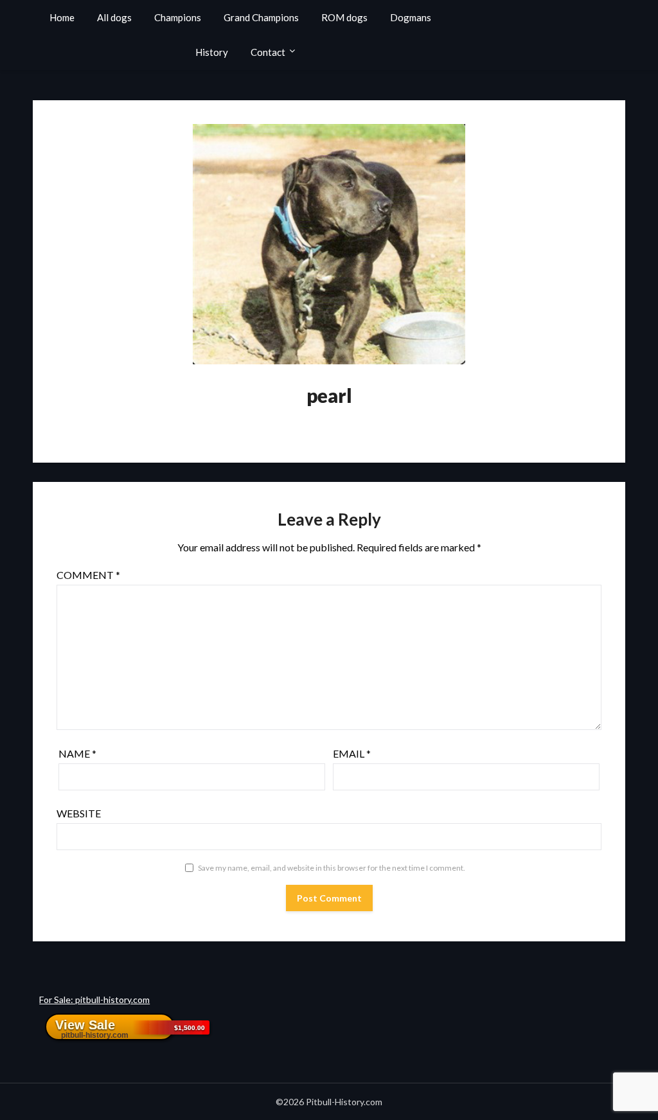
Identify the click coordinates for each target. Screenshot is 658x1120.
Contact (268, 52)
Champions (177, 17)
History (211, 52)
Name (77, 753)
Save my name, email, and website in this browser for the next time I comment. (331, 868)
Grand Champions (261, 17)
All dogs (114, 17)
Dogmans (410, 17)
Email (352, 753)
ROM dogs (344, 17)
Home (62, 17)
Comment (88, 575)
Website (79, 813)
